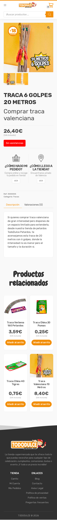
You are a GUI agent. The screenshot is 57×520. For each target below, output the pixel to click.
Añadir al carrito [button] (15, 342)
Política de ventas (37, 497)
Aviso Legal (37, 488)
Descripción (12, 204)
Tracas (16, 197)
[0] (51, 5)
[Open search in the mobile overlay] (28, 14)
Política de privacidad (37, 493)
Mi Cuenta (14, 483)
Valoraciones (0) (33, 204)
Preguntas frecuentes (37, 502)
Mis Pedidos (14, 488)
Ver (16, 181)
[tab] (13, 205)
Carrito (14, 478)
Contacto (37, 483)
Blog (37, 478)
